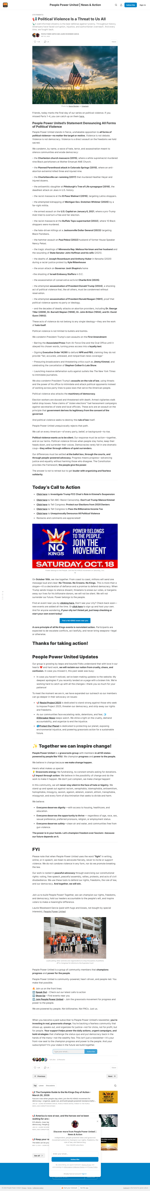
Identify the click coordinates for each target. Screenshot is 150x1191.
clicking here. (67, 603)
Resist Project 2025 (50, 702)
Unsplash (85, 106)
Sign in (143, 5)
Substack (126, 1188)
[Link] (29, 125)
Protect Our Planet (49, 726)
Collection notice (38, 1188)
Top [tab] (35, 1086)
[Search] (116, 5)
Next (110, 1076)
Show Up (40, 995)
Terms (29, 1188)
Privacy (24, 1188)
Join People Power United (49, 999)
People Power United (49, 34)
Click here (42, 494)
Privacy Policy (92, 1167)
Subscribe (130, 5)
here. (82, 116)
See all (37, 1155)
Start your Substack (70, 1188)
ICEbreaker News (46, 718)
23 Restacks (61, 1060)
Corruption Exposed (47, 1106)
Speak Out (41, 992)
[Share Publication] (121, 5)
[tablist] (44, 1085)
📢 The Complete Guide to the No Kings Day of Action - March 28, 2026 (61, 1094)
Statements (37, 15)
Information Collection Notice (74, 1167)
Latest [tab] (41, 1086)
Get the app (84, 1188)
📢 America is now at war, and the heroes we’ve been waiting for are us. (60, 1117)
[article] (75, 1100)
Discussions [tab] (50, 1086)
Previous (41, 1076)
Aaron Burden (74, 106)
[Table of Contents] (2, 595)
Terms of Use (86, 1165)
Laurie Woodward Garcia (69, 34)
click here (77, 606)
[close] (97, 1121)
